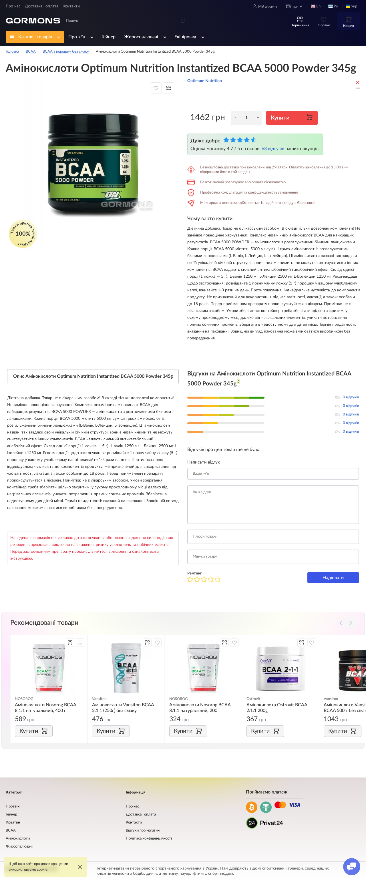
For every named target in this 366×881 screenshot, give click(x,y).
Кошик (348, 25)
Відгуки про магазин (143, 830)
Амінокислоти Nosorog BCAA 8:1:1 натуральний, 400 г (45, 708)
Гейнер (109, 37)
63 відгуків (273, 148)
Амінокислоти (18, 838)
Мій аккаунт (267, 6)
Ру (335, 6)
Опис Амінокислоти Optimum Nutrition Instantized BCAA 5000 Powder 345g (93, 376)
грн (295, 7)
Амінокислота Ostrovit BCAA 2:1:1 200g (276, 708)
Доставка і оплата (41, 6)
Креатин (13, 822)
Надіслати (333, 577)
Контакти (71, 6)
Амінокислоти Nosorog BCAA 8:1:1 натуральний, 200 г (199, 708)
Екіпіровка (185, 37)
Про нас (13, 6)
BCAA (11, 830)
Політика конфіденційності (149, 838)
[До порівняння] (168, 88)
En (318, 6)
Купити (280, 118)
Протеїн (76, 37)
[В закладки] (156, 88)
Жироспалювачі (141, 37)
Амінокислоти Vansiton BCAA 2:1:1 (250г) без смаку (123, 708)
